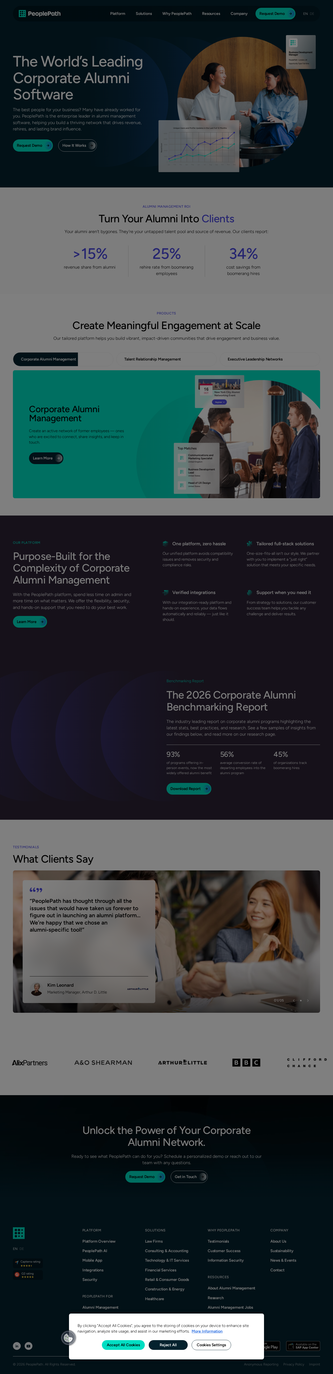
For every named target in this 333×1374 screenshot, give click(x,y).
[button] (68, 1338)
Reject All (168, 1345)
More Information (207, 1331)
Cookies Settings (211, 1345)
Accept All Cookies (123, 1345)
